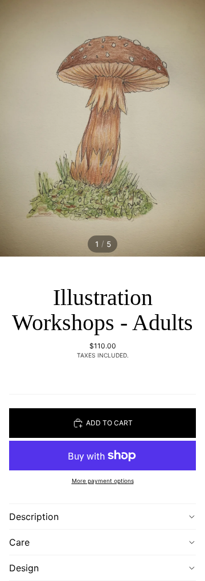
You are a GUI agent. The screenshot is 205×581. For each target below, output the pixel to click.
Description (34, 516)
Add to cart (109, 423)
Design (24, 568)
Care (19, 542)
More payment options (103, 480)
